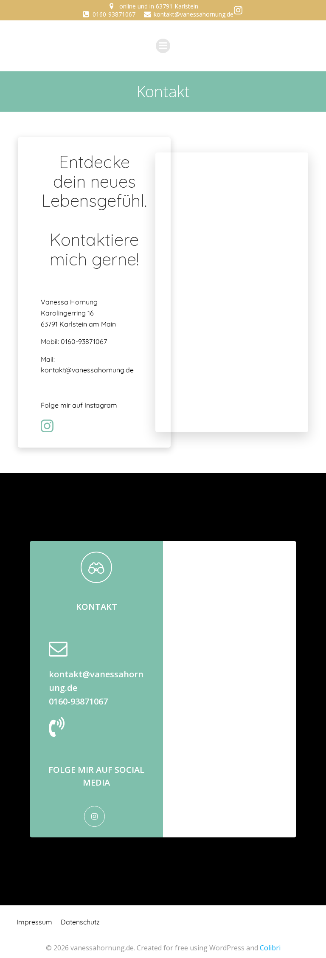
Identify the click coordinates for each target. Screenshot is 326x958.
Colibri (270, 947)
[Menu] (163, 46)
